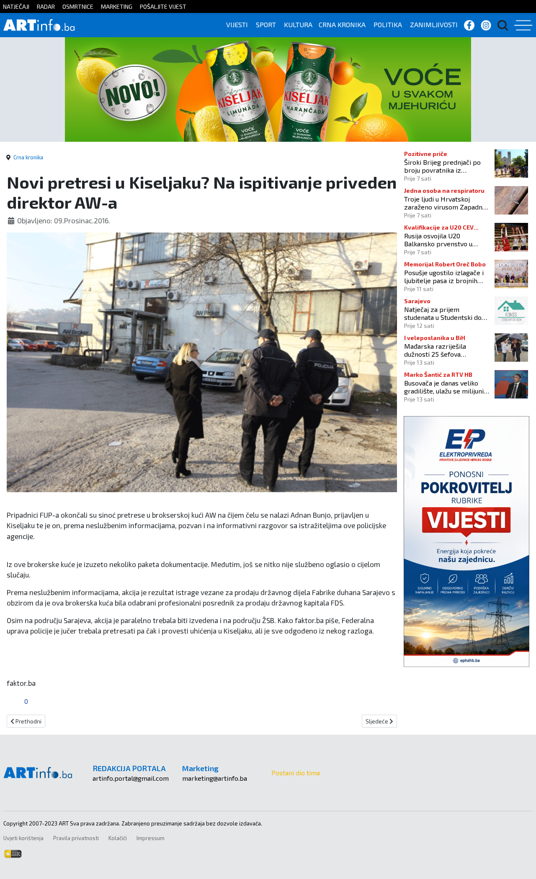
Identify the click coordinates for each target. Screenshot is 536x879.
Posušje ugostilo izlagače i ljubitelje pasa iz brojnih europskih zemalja (444, 276)
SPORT (266, 24)
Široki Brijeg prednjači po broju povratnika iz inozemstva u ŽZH (442, 166)
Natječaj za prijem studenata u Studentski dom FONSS (445, 313)
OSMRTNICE (77, 6)
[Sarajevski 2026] (268, 88)
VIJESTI (237, 24)
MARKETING (116, 6)
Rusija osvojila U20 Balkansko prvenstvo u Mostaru (438, 240)
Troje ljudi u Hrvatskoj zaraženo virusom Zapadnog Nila (447, 203)
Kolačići (117, 838)
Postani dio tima (295, 773)
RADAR (46, 6)
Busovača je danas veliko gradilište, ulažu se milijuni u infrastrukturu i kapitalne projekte (446, 387)
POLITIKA (388, 24)
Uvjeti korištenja (23, 838)
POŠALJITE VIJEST (163, 6)
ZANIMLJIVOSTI (434, 24)
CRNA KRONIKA (342, 24)
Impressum (151, 838)
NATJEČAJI (16, 6)
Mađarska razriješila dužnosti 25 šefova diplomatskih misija (435, 350)
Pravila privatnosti (76, 838)
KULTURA (298, 24)
